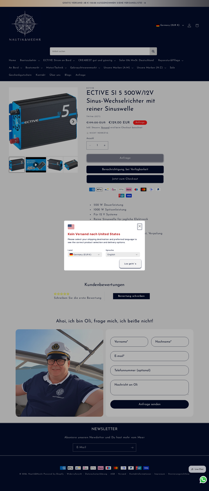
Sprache (110, 250)
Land (70, 250)
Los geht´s (130, 263)
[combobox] (80, 254)
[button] (139, 226)
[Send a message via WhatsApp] (203, 479)
